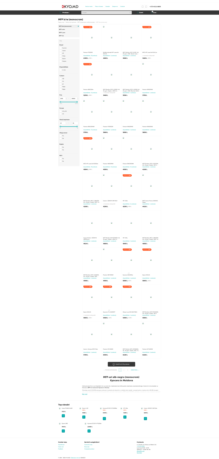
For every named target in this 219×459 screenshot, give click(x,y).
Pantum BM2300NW (88, 126)
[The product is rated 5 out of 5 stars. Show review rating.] (125, 273)
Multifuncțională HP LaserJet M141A (111, 53)
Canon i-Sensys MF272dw (90, 349)
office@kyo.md (140, 451)
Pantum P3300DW (108, 126)
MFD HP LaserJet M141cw (149, 52)
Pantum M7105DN (108, 349)
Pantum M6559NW (108, 163)
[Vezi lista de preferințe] (143, 7)
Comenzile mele (88, 444)
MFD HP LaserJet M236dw (90, 163)
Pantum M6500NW (147, 126)
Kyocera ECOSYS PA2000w (110, 408)
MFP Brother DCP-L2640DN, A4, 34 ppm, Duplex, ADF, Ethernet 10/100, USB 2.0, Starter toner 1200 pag (91, 275)
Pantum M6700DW (108, 275)
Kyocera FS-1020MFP (109, 312)
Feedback (60, 449)
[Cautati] (130, 12)
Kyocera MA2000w (128, 275)
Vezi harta (139, 452)
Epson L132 (85, 408)
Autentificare (61, 444)
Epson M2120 (87, 312)
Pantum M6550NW (147, 89)
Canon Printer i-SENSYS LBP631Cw (90, 238)
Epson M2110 (146, 275)
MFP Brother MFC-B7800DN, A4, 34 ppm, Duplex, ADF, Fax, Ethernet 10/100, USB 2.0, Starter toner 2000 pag (131, 349)
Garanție (107, 6)
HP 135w (125, 200)
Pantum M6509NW (128, 126)
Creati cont (61, 446)
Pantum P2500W (88, 52)
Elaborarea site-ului (75, 457)
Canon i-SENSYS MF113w (150, 408)
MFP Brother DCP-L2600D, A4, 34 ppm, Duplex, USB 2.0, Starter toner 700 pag (111, 90)
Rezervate (86, 446)
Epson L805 (65, 423)
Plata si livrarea (99, 6)
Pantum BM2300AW (128, 163)
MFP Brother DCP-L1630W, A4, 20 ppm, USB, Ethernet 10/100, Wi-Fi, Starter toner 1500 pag (131, 90)
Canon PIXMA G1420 (67, 408)
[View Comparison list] (146, 7)
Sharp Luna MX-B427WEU (130, 312)
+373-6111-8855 (155, 6)
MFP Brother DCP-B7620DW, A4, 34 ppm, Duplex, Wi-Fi (150, 312)
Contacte (122, 6)
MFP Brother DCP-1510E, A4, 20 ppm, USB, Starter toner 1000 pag (131, 53)
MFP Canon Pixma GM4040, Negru (150, 201)
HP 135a (125, 238)
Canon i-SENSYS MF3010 (110, 200)
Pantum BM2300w (88, 89)
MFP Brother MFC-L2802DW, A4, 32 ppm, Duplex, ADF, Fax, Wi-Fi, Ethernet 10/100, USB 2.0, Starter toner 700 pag (150, 238)
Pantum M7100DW (147, 349)
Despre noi (115, 6)
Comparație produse (89, 449)
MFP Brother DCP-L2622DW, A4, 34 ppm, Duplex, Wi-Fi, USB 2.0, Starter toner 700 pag (150, 164)
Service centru (88, 6)
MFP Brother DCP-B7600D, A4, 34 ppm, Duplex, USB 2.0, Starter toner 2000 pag (111, 238)
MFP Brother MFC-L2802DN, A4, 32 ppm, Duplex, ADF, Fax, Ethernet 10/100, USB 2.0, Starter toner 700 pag (91, 201)
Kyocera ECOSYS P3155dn (94, 423)
